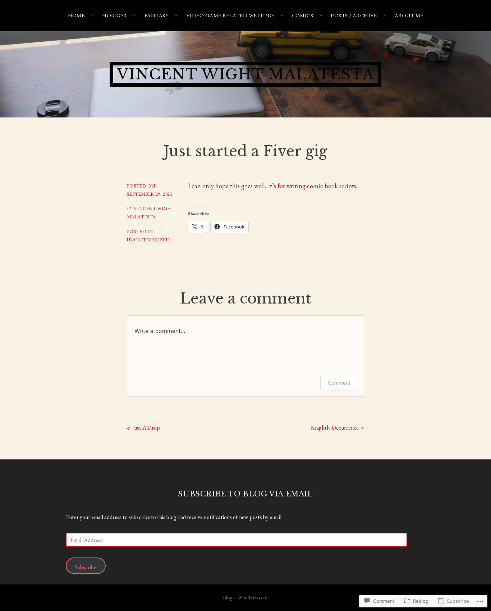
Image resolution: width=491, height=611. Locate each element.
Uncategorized (148, 240)
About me (409, 15)
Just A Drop (146, 427)
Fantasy (156, 15)
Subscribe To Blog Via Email (245, 494)
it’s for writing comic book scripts (312, 186)
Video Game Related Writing (230, 15)
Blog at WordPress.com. (246, 597)
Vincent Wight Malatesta (245, 74)
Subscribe (85, 567)
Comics (302, 15)
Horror (114, 15)
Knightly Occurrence (335, 427)
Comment (339, 383)
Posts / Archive (354, 15)
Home (76, 15)
